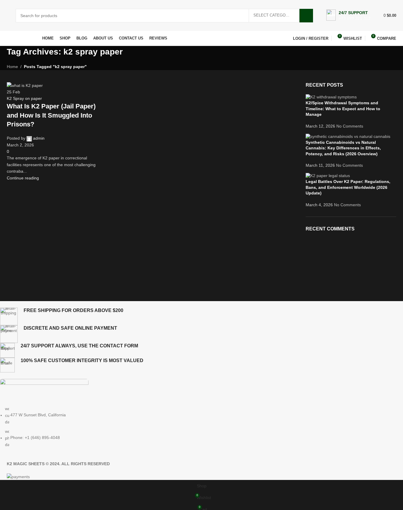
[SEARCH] (306, 15)
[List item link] (194, 426)
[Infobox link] (348, 15)
